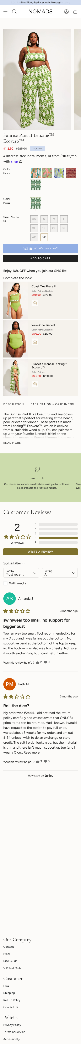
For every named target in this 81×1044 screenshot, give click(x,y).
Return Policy (12, 1000)
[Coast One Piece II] (15, 300)
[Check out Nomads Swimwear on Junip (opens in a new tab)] (48, 775)
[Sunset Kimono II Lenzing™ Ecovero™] (15, 377)
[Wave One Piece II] (15, 338)
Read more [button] (32, 752)
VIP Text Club (12, 968)
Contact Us (10, 1007)
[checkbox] (21, 583)
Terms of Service (14, 1032)
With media (17, 583)
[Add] (35, 303)
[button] (56, 524)
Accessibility (11, 1039)
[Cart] (75, 11)
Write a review (40, 551)
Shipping (9, 993)
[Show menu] (5, 11)
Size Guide (10, 961)
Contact (8, 946)
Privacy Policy (12, 1025)
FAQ (6, 986)
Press (7, 954)
